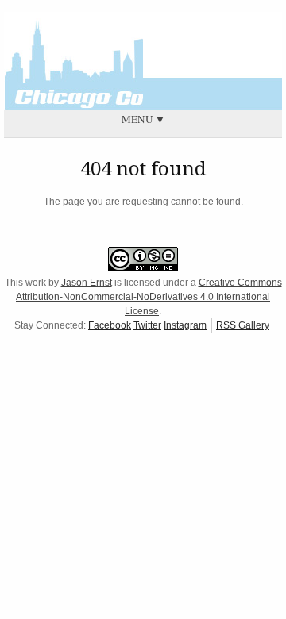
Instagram (185, 325)
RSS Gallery (242, 325)
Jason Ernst (86, 282)
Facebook (109, 325)
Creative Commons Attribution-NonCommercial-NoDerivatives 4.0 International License (149, 297)
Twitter (147, 325)
